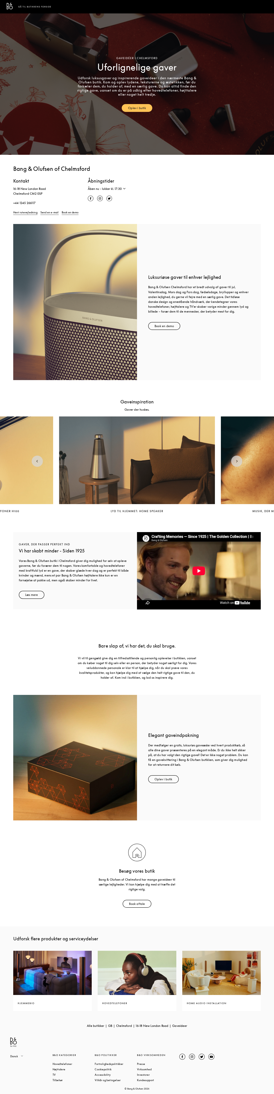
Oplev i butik (140, 109)
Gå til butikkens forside (34, 7)
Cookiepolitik (116, 1069)
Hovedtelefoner (74, 1063)
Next (236, 461)
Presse (155, 1063)
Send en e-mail (49, 212)
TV (68, 1074)
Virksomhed (158, 1069)
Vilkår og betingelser (116, 1080)
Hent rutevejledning (25, 212)
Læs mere (34, 595)
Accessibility (116, 1074)
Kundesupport (158, 1080)
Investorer (157, 1074)
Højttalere (73, 1069)
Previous (37, 461)
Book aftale (140, 904)
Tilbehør (72, 1080)
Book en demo (70, 212)
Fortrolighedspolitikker (116, 1063)
